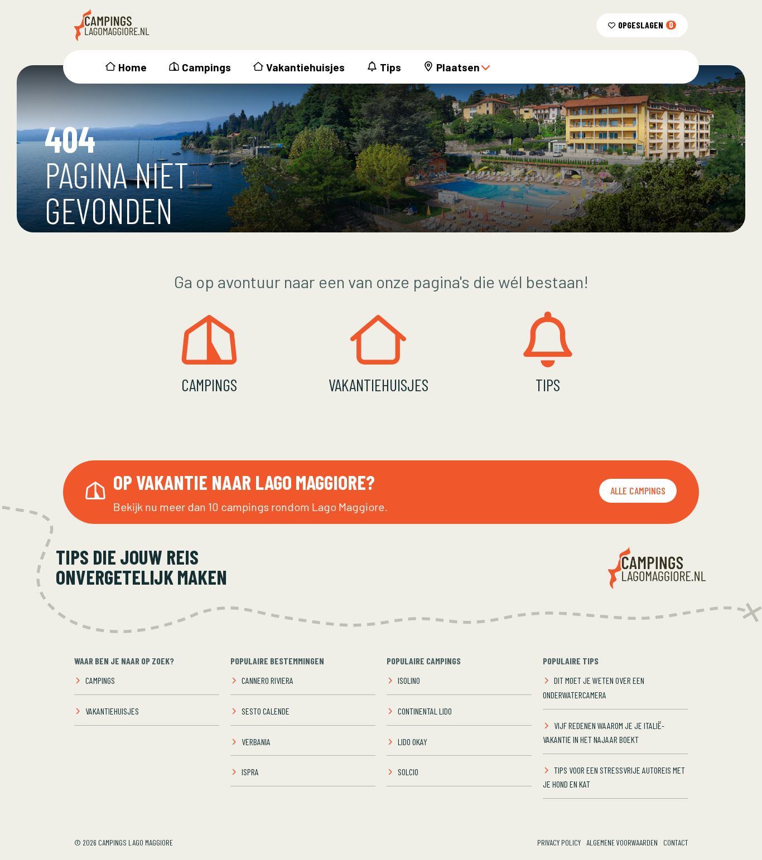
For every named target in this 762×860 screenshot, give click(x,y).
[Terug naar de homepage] (111, 25)
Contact (675, 842)
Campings (206, 67)
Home (132, 67)
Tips (390, 67)
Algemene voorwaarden (622, 842)
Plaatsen (458, 67)
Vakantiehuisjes (305, 67)
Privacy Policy (559, 842)
